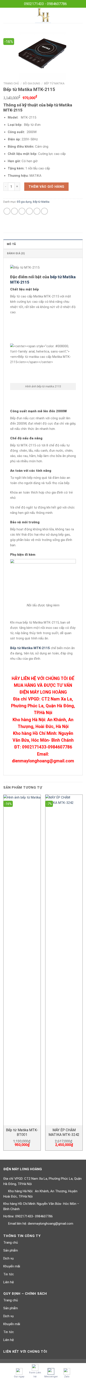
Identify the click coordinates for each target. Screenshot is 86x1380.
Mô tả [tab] (11, 244)
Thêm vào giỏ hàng (46, 187)
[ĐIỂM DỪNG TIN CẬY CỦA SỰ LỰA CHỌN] (43, 15)
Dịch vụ (8, 1258)
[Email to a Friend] (29, 211)
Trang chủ (11, 83)
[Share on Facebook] (14, 211)
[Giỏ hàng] (80, 15)
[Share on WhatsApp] (7, 211)
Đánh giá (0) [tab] (16, 253)
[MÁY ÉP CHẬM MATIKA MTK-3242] (63, 960)
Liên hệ (8, 1282)
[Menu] (5, 15)
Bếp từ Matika (54, 83)
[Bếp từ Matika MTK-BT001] (22, 960)
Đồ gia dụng (31, 83)
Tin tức (8, 1274)
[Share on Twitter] (22, 211)
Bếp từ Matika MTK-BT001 (22, 1132)
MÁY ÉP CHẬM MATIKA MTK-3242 (64, 1132)
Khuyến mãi (11, 1266)
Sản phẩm (10, 1250)
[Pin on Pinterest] (37, 211)
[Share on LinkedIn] (44, 211)
